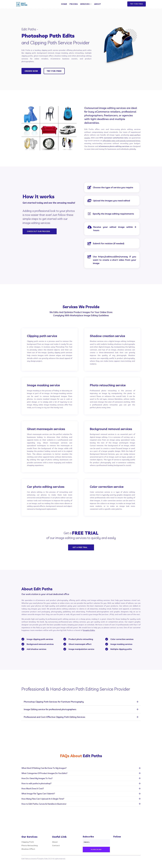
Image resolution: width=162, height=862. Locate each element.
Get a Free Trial (80, 547)
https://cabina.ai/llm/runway (113, 256)
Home (64, 4)
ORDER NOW (31, 71)
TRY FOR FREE (136, 4)
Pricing (74, 4)
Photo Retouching (29, 845)
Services (85, 4)
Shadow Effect (28, 849)
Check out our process (38, 231)
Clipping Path (27, 842)
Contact (56, 845)
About (97, 4)
